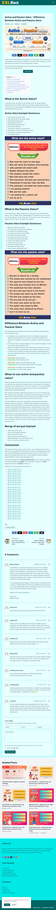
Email (23, 727)
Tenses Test (5, 868)
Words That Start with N (14, 495)
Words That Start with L (14, 491)
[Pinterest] (25, 55)
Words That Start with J (14, 487)
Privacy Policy (15, 747)
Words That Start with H (14, 482)
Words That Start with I (14, 484)
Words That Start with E (14, 477)
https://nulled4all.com (24, 592)
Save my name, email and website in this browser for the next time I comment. (25, 745)
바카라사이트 (13, 607)
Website (40, 727)
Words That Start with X (14, 515)
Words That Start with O (14, 497)
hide (14, 77)
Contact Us (5, 889)
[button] (28, 71)
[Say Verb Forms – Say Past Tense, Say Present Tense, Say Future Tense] (14, 795)
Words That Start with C (14, 473)
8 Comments (24, 24)
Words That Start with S (14, 505)
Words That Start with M (14, 493)
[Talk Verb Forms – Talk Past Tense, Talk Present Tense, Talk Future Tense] (14, 818)
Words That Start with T (14, 507)
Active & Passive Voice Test (10, 876)
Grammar (17, 24)
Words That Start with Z (14, 518)
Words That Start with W (14, 513)
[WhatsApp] (36, 55)
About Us (4, 887)
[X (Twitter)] (19, 55)
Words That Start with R (14, 502)
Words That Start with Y (14, 517)
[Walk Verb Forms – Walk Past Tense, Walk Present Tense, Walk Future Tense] (41, 795)
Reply (49, 564)
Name (8, 727)
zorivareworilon (14, 684)
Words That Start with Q (14, 500)
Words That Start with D (14, 475)
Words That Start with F (14, 478)
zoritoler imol (14, 638)
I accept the (12, 747)
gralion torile (13, 620)
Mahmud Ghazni (14, 564)
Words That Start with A (14, 469)
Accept (7, 904)
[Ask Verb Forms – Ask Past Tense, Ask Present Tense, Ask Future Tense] (41, 772)
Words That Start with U (14, 509)
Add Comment (10, 732)
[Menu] (53, 2)
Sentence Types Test (8, 870)
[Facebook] (14, 55)
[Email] (41, 55)
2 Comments (43, 833)
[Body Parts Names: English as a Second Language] (14, 772)
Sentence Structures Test (9, 874)
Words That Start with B (14, 471)
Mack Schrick (14, 653)
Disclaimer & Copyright (8, 893)
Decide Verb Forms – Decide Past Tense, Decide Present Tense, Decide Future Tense (40, 829)
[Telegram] (30, 55)
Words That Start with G (14, 480)
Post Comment (10, 752)
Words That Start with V (14, 511)
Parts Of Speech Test (8, 872)
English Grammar (10, 527)
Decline (14, 904)
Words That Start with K (14, 489)
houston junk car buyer (16, 670)
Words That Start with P (14, 499)
